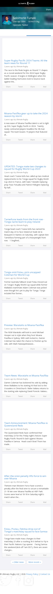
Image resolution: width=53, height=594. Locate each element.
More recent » (34, 562)
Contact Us (45, 574)
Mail (44, 87)
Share (48, 9)
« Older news (18, 562)
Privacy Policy (32, 574)
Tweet (20, 87)
